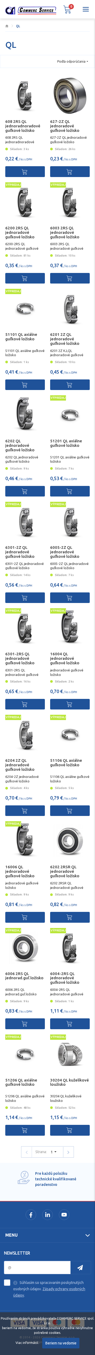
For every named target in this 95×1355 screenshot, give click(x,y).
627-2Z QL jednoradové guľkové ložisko (64, 126)
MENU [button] (11, 1235)
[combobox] (73, 61)
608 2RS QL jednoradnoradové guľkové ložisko (22, 126)
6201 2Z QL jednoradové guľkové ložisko (64, 339)
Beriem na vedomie (61, 1343)
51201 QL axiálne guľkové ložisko (66, 443)
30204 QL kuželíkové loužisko (69, 1082)
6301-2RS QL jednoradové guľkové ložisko (20, 658)
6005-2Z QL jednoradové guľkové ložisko (64, 552)
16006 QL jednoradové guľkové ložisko (20, 871)
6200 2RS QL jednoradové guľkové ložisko (20, 232)
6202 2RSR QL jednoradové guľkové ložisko (64, 871)
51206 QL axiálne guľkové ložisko (21, 1082)
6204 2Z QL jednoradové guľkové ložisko (20, 765)
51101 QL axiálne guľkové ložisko (21, 336)
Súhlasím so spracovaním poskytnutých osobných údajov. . (49, 1288)
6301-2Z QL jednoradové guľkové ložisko (20, 552)
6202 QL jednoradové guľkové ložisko (20, 445)
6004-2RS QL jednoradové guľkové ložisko (64, 978)
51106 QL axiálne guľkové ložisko (66, 762)
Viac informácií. (27, 1342)
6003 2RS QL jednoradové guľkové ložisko (64, 232)
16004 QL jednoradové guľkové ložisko (64, 658)
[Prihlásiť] (80, 1267)
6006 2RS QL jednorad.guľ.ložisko (24, 975)
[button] (67, 9)
